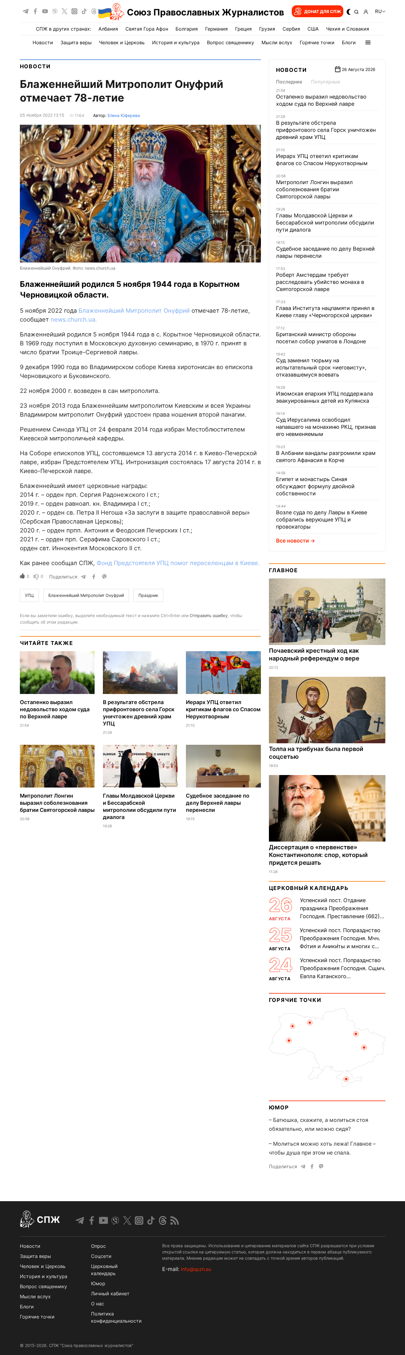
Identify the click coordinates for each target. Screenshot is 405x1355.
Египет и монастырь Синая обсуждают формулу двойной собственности (315, 486)
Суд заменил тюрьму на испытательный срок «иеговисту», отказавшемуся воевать (321, 367)
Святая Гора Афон (146, 29)
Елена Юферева (124, 115)
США (313, 29)
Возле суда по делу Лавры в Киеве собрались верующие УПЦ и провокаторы (321, 519)
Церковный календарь (309, 888)
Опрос (98, 1246)
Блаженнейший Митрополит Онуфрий (135, 310)
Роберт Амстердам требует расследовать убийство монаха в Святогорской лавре (320, 282)
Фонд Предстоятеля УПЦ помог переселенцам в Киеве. (178, 563)
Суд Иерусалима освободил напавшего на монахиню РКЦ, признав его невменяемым (326, 427)
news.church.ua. (74, 319)
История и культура (176, 42)
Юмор (279, 1107)
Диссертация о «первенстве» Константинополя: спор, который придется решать (318, 855)
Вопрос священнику (230, 42)
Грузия (267, 29)
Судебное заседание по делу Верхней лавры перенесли (217, 803)
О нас (97, 1304)
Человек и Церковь (122, 42)
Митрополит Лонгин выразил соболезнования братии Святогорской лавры (57, 803)
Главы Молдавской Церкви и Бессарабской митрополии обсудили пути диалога (325, 222)
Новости (43, 42)
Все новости (292, 540)
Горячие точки (317, 42)
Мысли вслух (277, 42)
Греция (243, 29)
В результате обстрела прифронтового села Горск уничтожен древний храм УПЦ (326, 130)
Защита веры (76, 42)
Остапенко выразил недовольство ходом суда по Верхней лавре (55, 709)
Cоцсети (101, 1256)
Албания (108, 29)
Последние (289, 82)
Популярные (325, 82)
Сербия (291, 29)
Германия (216, 29)
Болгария (187, 29)
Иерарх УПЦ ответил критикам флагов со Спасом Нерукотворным (223, 709)
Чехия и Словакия (347, 29)
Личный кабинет (110, 1294)
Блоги (349, 42)
